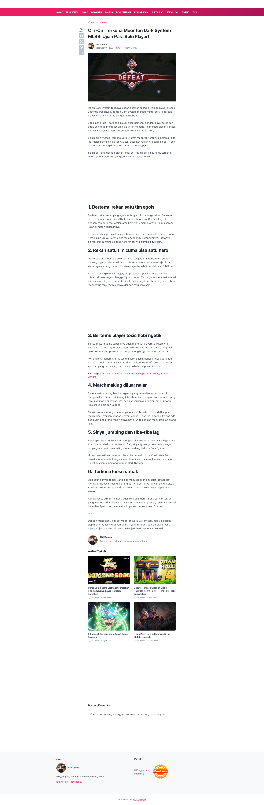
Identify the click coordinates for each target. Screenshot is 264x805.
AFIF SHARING (139, 799)
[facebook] (81, 35)
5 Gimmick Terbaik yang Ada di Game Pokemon (108, 635)
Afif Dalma (73, 767)
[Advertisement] (132, 181)
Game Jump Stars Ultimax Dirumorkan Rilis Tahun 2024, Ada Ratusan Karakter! (108, 590)
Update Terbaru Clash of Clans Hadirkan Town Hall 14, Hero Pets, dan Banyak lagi (154, 590)
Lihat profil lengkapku (70, 781)
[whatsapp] (81, 47)
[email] (81, 52)
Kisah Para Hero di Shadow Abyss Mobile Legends (152, 635)
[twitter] (81, 41)
